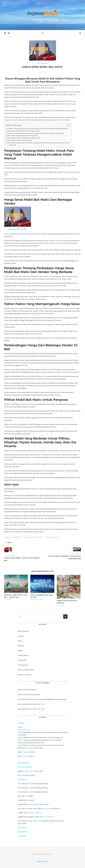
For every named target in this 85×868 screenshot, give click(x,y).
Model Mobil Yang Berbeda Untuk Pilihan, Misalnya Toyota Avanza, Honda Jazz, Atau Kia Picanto (38, 143)
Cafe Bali (21, 636)
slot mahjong (34, 804)
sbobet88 (25, 752)
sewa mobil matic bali (52, 537)
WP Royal (50, 854)
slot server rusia (23, 730)
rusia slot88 (22, 827)
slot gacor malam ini (34, 812)
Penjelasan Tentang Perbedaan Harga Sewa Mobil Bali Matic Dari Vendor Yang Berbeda (35, 133)
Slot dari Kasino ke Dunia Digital (29, 694)
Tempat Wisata (23, 655)
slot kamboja (22, 779)
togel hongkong (23, 763)
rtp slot (23, 775)
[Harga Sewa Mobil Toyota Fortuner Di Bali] (8, 550)
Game (20, 641)
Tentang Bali (42, 63)
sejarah (20, 650)
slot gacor (28, 748)
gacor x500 (25, 756)
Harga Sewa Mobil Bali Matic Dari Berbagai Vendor (23, 131)
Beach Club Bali (23, 631)
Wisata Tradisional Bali (26, 670)
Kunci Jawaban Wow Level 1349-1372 (31, 704)
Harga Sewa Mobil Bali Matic (17, 229)
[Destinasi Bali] (42, 14)
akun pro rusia (47, 808)
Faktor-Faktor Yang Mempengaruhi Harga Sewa (22, 135)
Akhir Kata (13, 145)
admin (10, 542)
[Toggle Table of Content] (67, 125)
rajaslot (20, 727)
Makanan (21, 646)
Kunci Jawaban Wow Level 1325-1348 (31, 709)
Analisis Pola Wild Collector (27, 690)
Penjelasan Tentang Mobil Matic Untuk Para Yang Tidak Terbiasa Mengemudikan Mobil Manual (37, 128)
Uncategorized (23, 665)
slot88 (20, 732)
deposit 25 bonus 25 (46, 817)
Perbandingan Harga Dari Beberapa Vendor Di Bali (23, 138)
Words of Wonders (24, 675)
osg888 (32, 783)
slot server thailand (24, 767)
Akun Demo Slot (35, 821)
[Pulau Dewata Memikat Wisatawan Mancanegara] (77, 549)
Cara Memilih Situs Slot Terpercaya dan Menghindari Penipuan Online (42, 699)
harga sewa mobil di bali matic (34, 537)
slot (26, 796)
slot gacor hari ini (29, 771)
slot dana (21, 723)
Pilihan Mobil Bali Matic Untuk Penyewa (19, 140)
